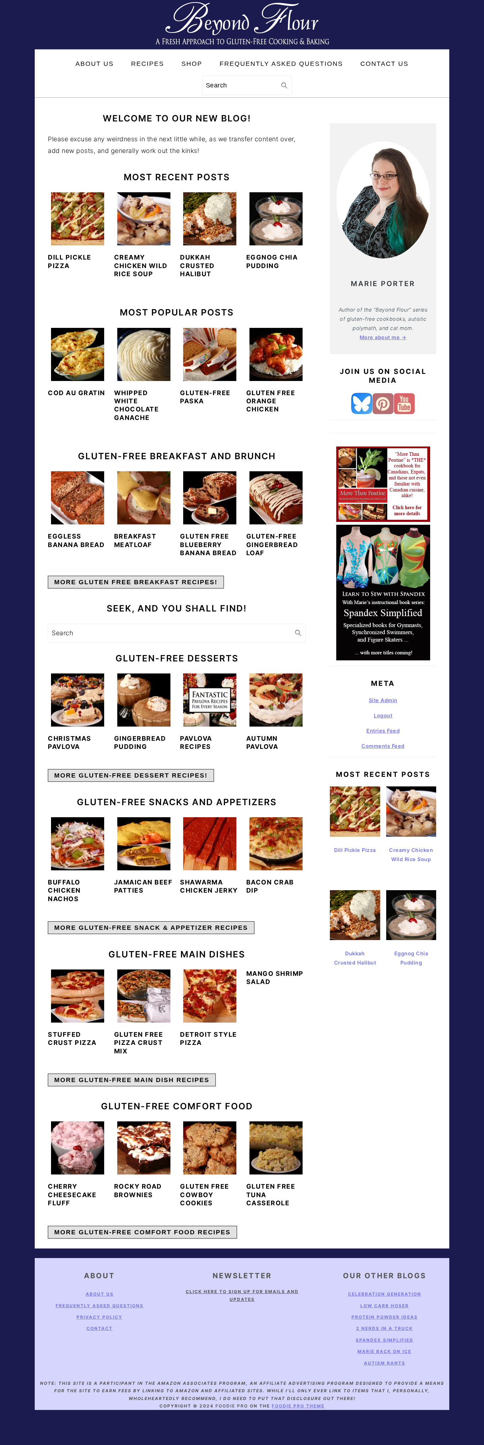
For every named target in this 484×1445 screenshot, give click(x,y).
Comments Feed (383, 746)
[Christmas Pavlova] (77, 700)
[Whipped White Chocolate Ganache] (144, 354)
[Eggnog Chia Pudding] (276, 218)
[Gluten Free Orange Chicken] (276, 354)
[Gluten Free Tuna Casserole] (276, 1147)
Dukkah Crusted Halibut (197, 266)
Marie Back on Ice (384, 1351)
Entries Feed (383, 731)
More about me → (383, 337)
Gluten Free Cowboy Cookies (204, 1195)
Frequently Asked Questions (99, 1305)
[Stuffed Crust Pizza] (77, 996)
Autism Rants (384, 1363)
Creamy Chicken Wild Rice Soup (141, 266)
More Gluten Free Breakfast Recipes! (136, 582)
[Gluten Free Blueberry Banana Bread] (210, 497)
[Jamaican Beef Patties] (144, 843)
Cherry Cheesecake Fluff (72, 1195)
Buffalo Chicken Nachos (64, 890)
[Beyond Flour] (242, 43)
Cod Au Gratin (76, 393)
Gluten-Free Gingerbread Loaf (272, 545)
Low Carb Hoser (384, 1305)
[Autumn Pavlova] (276, 700)
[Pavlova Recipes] (210, 700)
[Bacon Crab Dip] (276, 843)
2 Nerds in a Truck (384, 1328)
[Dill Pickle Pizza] (77, 218)
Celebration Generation (384, 1294)
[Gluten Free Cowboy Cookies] (210, 1147)
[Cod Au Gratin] (77, 354)
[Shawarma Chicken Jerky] (210, 843)
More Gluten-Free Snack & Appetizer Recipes (151, 927)
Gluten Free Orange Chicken (271, 401)
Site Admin (383, 700)
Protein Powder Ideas (384, 1317)
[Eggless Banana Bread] (77, 497)
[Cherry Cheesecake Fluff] (77, 1147)
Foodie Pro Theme (298, 1406)
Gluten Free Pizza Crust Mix (138, 1043)
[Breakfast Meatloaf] (144, 497)
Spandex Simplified (384, 1340)
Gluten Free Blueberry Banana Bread (208, 545)
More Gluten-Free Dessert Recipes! (131, 775)
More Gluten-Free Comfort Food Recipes (142, 1232)
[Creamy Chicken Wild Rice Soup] (144, 218)
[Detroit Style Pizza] (210, 996)
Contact (99, 1328)
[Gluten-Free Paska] (210, 354)
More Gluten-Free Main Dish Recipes (131, 1079)
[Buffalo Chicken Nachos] (77, 843)
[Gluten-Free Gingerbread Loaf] (276, 497)
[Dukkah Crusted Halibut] (210, 218)
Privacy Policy (100, 1317)
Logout (383, 715)
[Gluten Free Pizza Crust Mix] (144, 996)
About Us (100, 1294)
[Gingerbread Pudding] (144, 700)
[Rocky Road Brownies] (144, 1147)
